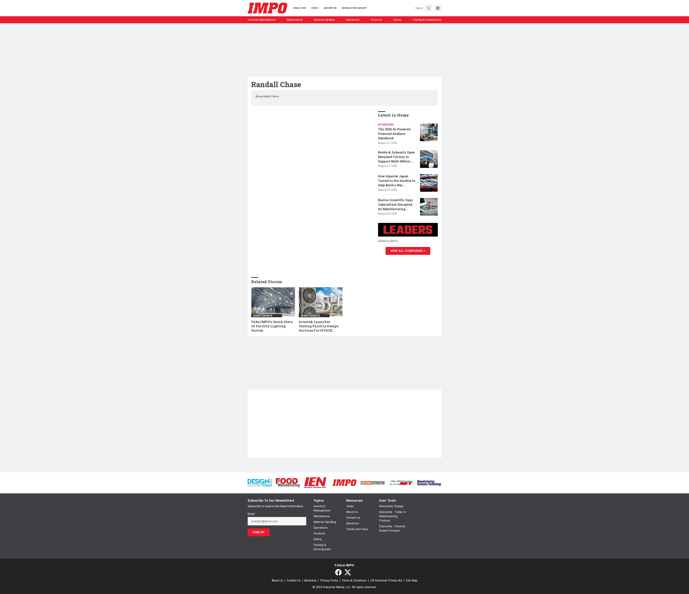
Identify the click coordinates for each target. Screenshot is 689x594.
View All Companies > (407, 251)
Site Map (411, 580)
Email (251, 514)
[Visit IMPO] (344, 482)
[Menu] (437, 8)
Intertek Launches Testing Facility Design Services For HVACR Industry (319, 326)
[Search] (428, 8)
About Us (277, 580)
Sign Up (258, 532)
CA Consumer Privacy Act (386, 580)
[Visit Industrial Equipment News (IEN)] (315, 482)
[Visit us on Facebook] (338, 572)
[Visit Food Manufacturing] (288, 482)
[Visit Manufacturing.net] (401, 482)
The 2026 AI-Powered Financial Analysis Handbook (394, 133)
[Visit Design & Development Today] (260, 482)
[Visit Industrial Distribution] (372, 482)
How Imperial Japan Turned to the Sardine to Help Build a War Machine (397, 181)
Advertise (310, 580)
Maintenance (263, 315)
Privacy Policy (329, 580)
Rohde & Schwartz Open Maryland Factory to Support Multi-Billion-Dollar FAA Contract (396, 157)
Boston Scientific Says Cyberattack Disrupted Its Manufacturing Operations (395, 204)
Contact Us (294, 580)
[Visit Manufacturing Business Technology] (429, 482)
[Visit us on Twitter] (347, 572)
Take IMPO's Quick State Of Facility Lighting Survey (272, 326)
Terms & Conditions (354, 580)
